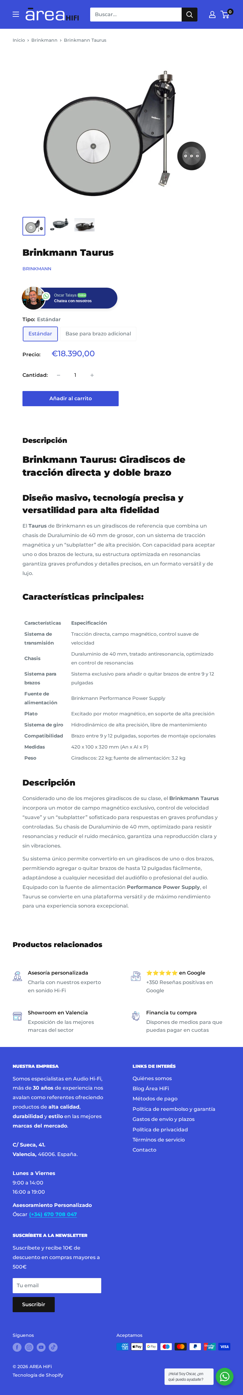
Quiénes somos (152, 1078)
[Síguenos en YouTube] (41, 1347)
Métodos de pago (155, 1099)
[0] (225, 14)
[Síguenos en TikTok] (53, 1347)
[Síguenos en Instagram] (29, 1347)
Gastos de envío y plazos (164, 1119)
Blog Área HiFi (151, 1089)
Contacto (144, 1150)
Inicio (19, 40)
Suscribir (33, 1304)
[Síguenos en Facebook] (17, 1347)
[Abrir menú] (16, 14)
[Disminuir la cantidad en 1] (58, 375)
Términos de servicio (159, 1140)
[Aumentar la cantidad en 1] (92, 375)
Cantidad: (35, 375)
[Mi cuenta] (212, 14)
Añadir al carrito (70, 398)
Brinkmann (44, 40)
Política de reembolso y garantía (174, 1109)
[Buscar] (189, 14)
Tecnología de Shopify (38, 1375)
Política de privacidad (160, 1130)
